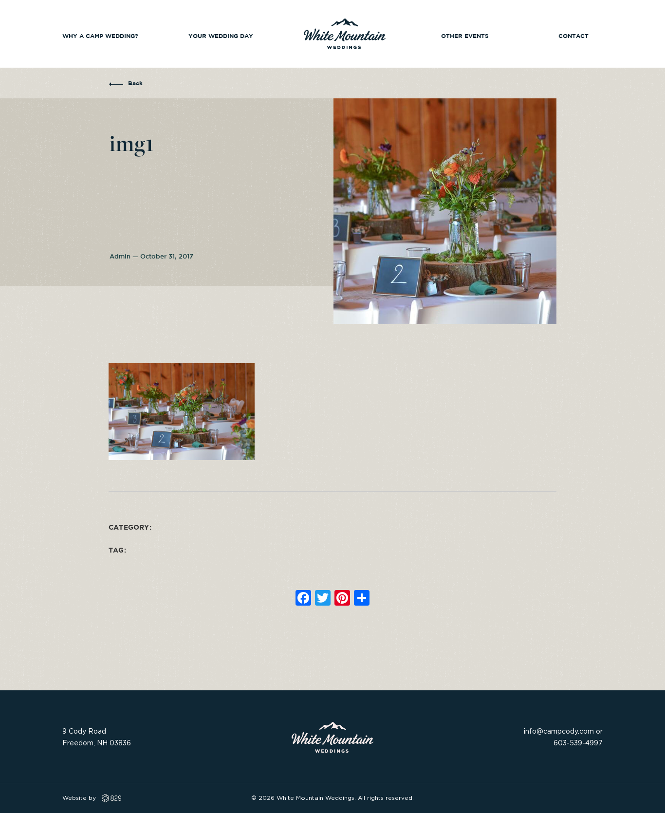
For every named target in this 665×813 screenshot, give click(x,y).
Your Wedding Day (220, 36)
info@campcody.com (559, 731)
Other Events (465, 36)
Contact (573, 36)
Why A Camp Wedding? (100, 36)
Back (135, 83)
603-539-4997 (578, 742)
